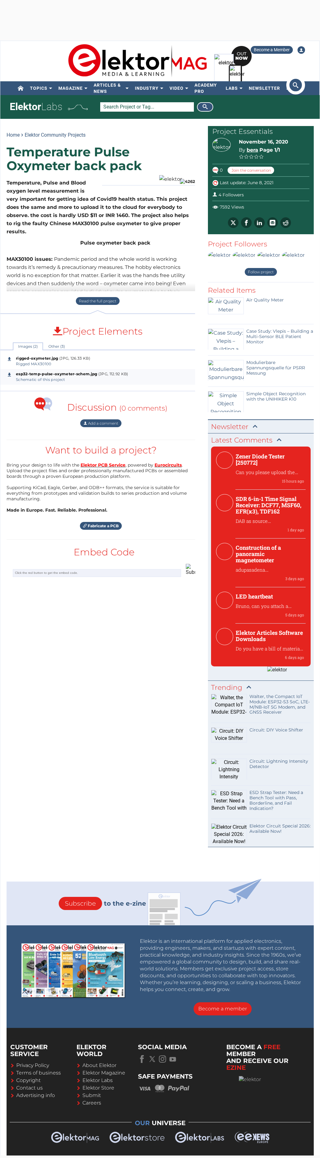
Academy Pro (205, 88)
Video (177, 88)
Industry (147, 88)
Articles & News (107, 88)
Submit (91, 1095)
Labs (232, 88)
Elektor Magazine (103, 1073)
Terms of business (38, 1073)
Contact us (29, 1088)
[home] (20, 88)
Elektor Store (98, 1088)
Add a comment (102, 423)
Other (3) (56, 346)
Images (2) (28, 346)
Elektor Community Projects (55, 135)
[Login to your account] (301, 50)
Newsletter (264, 88)
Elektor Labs (97, 1080)
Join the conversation (251, 170)
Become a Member (272, 49)
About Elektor (99, 1065)
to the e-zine (105, 903)
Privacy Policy (32, 1065)
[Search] (205, 107)
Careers (91, 1103)
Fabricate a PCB (103, 525)
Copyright (28, 1080)
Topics (38, 88)
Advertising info (35, 1095)
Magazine (70, 88)
